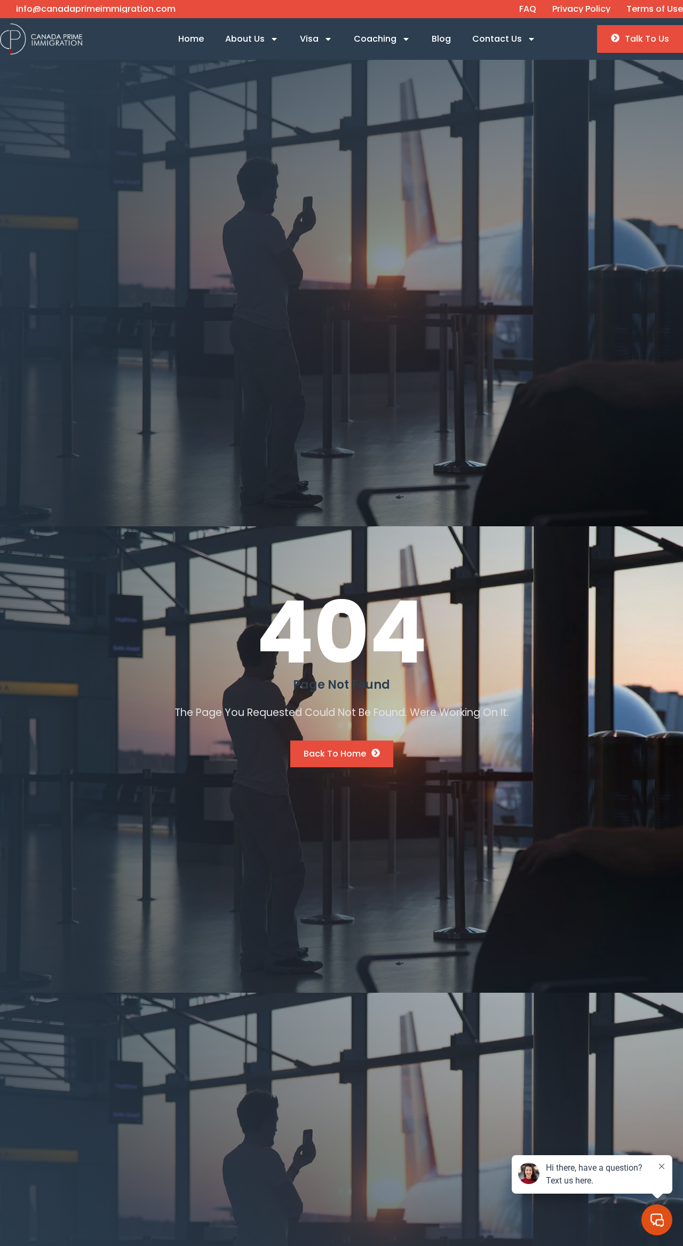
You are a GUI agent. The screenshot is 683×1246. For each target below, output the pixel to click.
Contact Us (497, 39)
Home (191, 39)
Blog (441, 39)
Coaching (375, 39)
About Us (245, 39)
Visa (309, 39)
